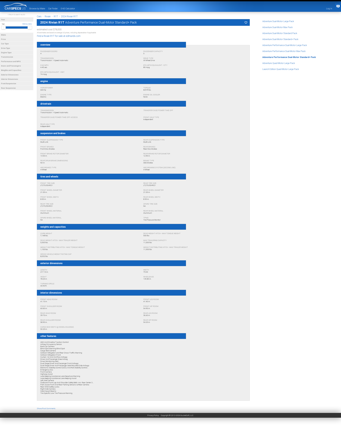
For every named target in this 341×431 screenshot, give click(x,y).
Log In (329, 8)
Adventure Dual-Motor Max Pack (277, 27)
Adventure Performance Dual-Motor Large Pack (284, 45)
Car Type (5, 44)
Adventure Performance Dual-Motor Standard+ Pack (289, 57)
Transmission (7, 57)
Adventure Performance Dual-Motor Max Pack (284, 51)
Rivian (48, 16)
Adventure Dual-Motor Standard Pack (279, 33)
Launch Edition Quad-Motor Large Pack (280, 69)
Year (3, 19)
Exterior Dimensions (10, 75)
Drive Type (5, 48)
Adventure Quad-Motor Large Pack (278, 63)
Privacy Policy (153, 415)
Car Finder (53, 8)
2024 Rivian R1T (69, 16)
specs (15, 8)
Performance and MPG (11, 61)
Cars (39, 16)
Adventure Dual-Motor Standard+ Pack (280, 39)
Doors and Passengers (11, 66)
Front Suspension (8, 83)
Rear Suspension (8, 88)
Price (3, 39)
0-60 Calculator (68, 8)
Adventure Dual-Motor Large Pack (278, 21)
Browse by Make (37, 8)
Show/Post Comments (46, 408)
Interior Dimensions (9, 79)
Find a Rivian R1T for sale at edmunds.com (58, 36)
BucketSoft (184, 415)
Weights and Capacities (11, 70)
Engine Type (6, 52)
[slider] (3, 27)
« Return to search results (16, 15)
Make (3, 35)
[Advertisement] (170, 425)
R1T (56, 16)
